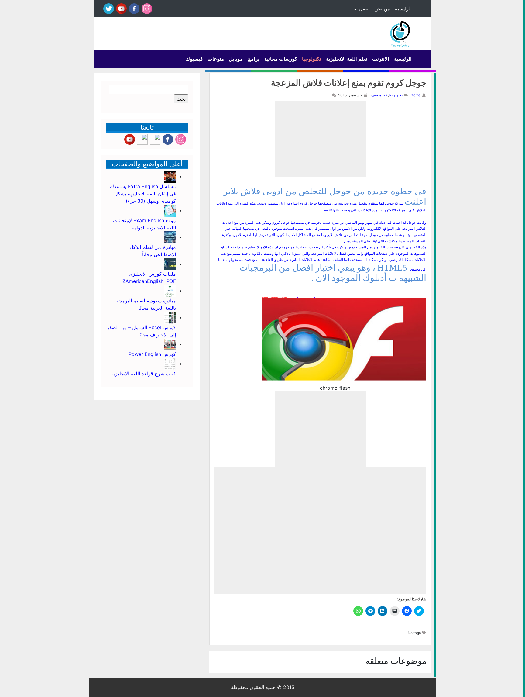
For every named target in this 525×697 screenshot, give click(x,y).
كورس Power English (152, 354)
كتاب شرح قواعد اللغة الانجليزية (143, 374)
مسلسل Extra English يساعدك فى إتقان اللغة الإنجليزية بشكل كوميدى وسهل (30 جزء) (143, 193)
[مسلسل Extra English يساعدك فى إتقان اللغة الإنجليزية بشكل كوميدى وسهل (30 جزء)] (170, 176)
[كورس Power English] (170, 344)
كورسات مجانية (280, 59)
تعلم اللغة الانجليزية (346, 59)
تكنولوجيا (311, 59)
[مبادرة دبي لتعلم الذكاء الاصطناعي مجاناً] (170, 237)
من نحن (382, 8)
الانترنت (380, 59)
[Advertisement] (320, 139)
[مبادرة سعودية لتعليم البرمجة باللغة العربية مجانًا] (170, 291)
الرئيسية (403, 8)
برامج (253, 59)
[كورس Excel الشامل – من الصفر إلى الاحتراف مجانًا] (170, 317)
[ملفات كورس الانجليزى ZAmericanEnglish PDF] (170, 264)
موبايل (236, 59)
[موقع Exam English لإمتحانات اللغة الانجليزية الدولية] (170, 210)
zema (416, 95)
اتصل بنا (361, 8)
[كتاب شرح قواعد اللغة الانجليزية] (170, 364)
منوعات (216, 59)
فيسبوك (194, 59)
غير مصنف (379, 95)
